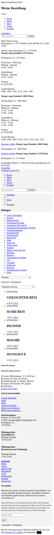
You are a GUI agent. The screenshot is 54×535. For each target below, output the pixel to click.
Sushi (3, 400)
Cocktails (11, 262)
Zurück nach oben (9, 388)
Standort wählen (8, 144)
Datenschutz (6, 476)
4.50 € (15, 303)
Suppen (10, 218)
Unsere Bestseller (14, 215)
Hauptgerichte (13, 233)
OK (39, 532)
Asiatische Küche (8, 405)
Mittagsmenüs (13, 220)
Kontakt (10, 28)
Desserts (10, 255)
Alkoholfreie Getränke (16, 257)
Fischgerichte (12, 235)
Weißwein (11, 265)
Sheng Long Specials (16, 250)
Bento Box (11, 238)
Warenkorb (6, 471)
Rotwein (10, 267)
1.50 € (15, 332)
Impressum (6, 481)
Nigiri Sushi (12, 245)
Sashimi (10, 248)
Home (9, 19)
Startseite (11, 195)
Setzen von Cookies (14, 532)
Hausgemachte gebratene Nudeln (21, 228)
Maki (9, 240)
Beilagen (10, 252)
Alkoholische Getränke (17, 270)
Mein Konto (6, 469)
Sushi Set (11, 243)
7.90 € (15, 317)
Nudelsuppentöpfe (15, 230)
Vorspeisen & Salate (15, 223)
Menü (9, 21)
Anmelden (5, 33)
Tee (8, 260)
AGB (3, 473)
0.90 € (15, 346)
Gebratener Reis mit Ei (17, 225)
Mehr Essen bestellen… (11, 410)
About (9, 26)
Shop (9, 23)
